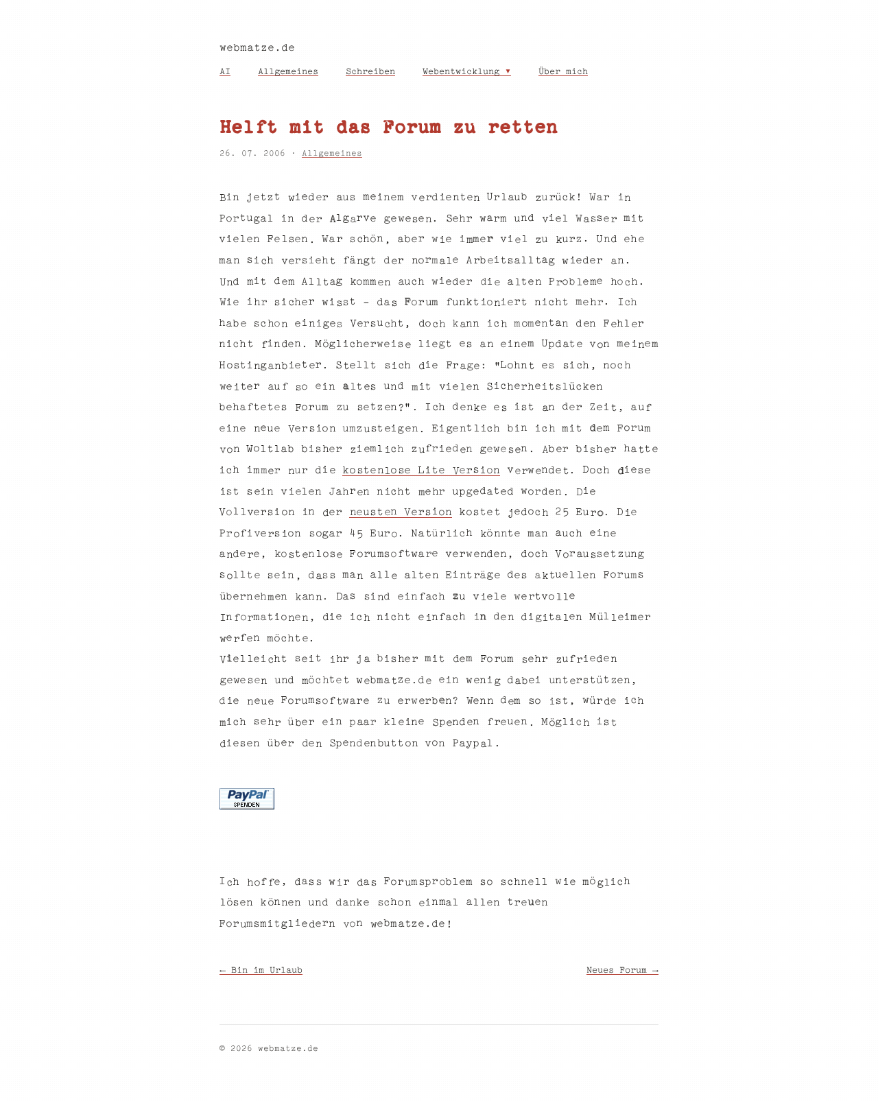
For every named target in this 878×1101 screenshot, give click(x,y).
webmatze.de (257, 48)
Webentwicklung (461, 72)
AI (225, 72)
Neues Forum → (622, 970)
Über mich (563, 72)
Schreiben (370, 72)
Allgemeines (288, 72)
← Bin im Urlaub (261, 970)
